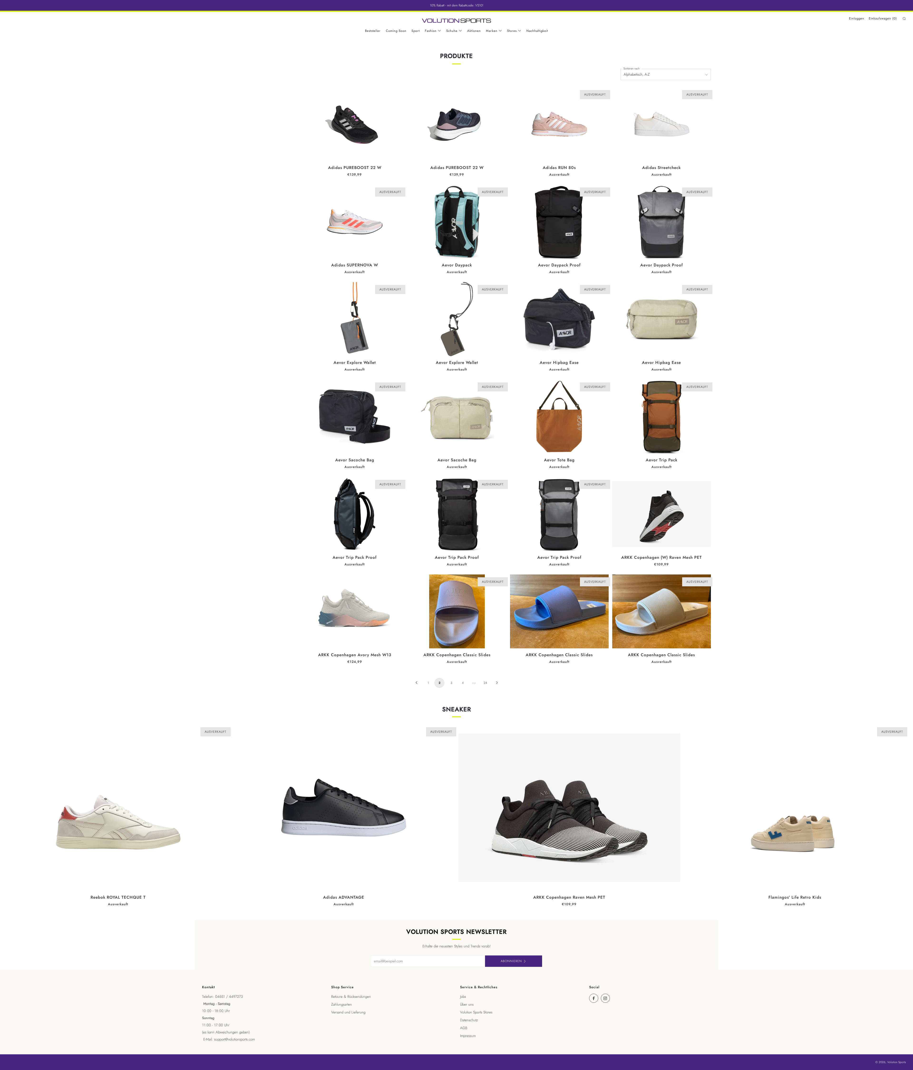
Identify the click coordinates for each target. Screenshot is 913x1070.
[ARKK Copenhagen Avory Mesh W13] (354, 611)
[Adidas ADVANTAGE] (344, 807)
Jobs (463, 996)
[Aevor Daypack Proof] (559, 222)
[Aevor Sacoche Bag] (354, 416)
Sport (416, 31)
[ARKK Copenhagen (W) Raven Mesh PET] (661, 514)
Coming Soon (396, 31)
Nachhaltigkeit (537, 31)
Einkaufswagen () (883, 18)
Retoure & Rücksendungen (351, 996)
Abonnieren (511, 961)
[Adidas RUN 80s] (559, 124)
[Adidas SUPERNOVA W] (354, 222)
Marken (491, 31)
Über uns (467, 1004)
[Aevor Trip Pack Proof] (354, 514)
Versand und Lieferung (348, 1012)
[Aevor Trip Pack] (661, 416)
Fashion (431, 31)
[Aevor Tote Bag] (559, 416)
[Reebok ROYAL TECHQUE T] (118, 807)
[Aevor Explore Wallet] (354, 319)
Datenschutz (469, 1020)
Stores (512, 31)
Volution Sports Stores (476, 1012)
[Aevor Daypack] (457, 222)
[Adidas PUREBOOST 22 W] (354, 124)
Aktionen (474, 31)
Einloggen (856, 18)
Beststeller (373, 31)
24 (485, 683)
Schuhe (451, 31)
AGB (463, 1028)
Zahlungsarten (341, 1004)
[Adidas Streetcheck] (661, 124)
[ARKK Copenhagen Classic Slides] (457, 611)
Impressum (468, 1035)
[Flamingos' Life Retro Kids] (795, 807)
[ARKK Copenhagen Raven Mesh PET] (569, 807)
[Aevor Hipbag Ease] (559, 319)
